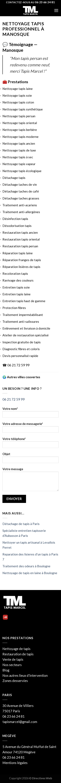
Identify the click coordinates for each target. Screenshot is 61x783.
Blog (5, 670)
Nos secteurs (12, 665)
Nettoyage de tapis (16, 649)
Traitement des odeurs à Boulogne (26, 566)
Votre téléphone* (14, 439)
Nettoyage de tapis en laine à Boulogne (29, 573)
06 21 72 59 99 (13, 399)
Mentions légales (14, 763)
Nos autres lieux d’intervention (25, 675)
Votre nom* (10, 408)
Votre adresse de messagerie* (22, 424)
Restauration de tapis (18, 654)
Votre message (12, 469)
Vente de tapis (12, 659)
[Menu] (56, 10)
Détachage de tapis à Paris (21, 524)
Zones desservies (15, 681)
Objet (6, 454)
